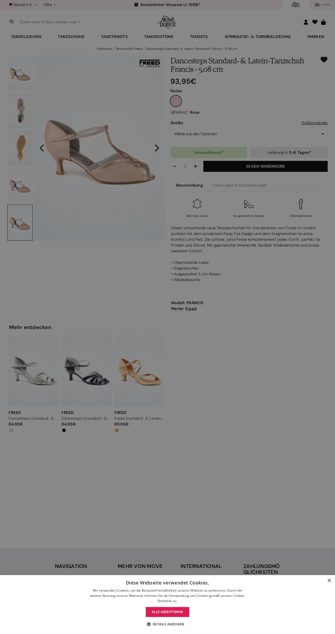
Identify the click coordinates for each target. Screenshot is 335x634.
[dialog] (167, 604)
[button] (168, 624)
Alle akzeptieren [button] (167, 612)
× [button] (329, 581)
